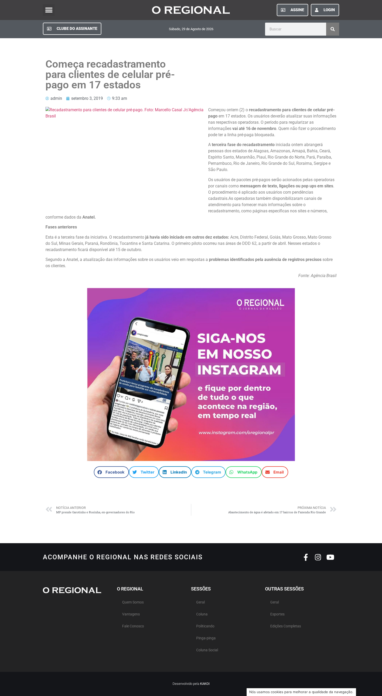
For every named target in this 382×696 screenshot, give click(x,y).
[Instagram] (317, 557)
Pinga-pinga (206, 638)
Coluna (202, 614)
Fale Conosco (133, 626)
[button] (49, 10)
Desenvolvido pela (191, 684)
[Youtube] (330, 557)
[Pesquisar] (332, 29)
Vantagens (131, 614)
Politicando (205, 626)
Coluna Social (207, 650)
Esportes (277, 614)
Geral (200, 602)
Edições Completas (285, 626)
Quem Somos (133, 602)
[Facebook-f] (305, 557)
